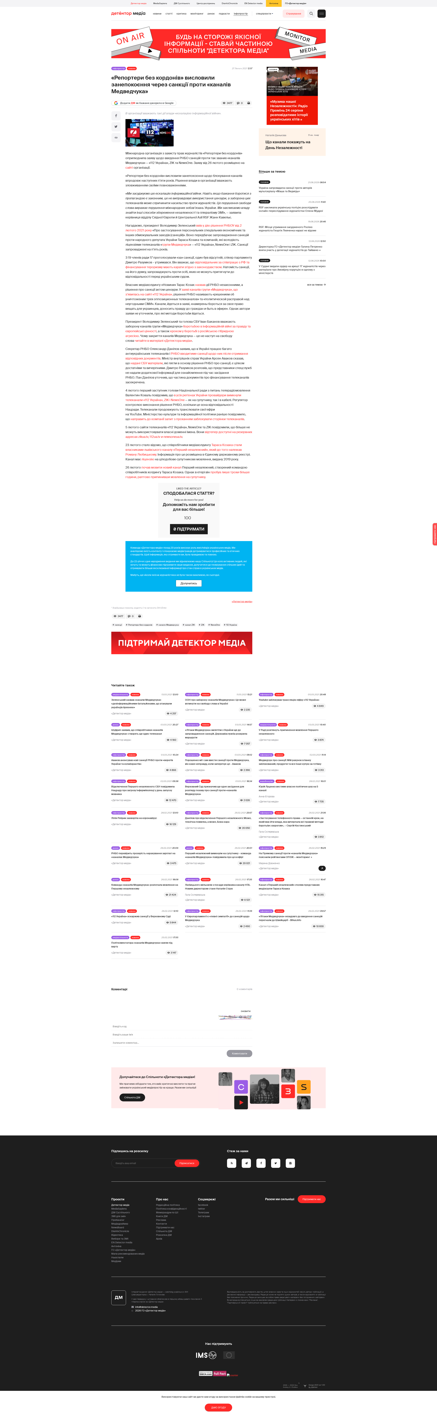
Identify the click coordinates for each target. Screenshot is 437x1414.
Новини (157, 13)
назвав (200, 285)
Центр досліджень (206, 3)
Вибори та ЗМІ (119, 1238)
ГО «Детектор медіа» (295, 3)
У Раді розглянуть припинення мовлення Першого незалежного (288, 731)
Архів (159, 1238)
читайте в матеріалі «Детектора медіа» (163, 341)
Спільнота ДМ (132, 1097)
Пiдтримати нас (311, 1199)
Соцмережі (207, 1199)
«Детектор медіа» (242, 601)
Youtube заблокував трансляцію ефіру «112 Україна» (289, 699)
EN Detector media (253, 3)
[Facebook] (116, 115)
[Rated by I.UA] (232, 1375)
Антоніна (273, 3)
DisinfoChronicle (230, 3)
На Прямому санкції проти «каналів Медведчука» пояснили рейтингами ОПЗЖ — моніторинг (288, 855)
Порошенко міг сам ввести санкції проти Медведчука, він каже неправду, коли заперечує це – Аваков (217, 762)
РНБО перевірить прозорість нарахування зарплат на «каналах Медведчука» (143, 855)
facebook (203, 1204)
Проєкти (117, 1199)
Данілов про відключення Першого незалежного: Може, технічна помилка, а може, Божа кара (218, 820)
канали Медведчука (169, 625)
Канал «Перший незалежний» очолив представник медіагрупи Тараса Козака (289, 886)
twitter (201, 1208)
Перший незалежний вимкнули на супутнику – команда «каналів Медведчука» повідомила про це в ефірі (218, 855)
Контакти (161, 1223)
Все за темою (315, 284)
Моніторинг (197, 13)
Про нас (162, 1199)
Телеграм (203, 1212)
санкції (118, 625)
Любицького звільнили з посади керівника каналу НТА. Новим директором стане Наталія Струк (217, 886)
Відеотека (117, 1234)
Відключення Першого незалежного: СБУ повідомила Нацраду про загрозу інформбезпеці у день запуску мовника (143, 790)
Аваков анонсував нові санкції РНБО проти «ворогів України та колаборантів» (142, 762)
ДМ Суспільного (182, 3)
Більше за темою (272, 172)
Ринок (211, 13)
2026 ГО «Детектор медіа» (150, 1310)
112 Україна (231, 625)
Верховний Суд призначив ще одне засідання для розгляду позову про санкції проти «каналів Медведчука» (214, 790)
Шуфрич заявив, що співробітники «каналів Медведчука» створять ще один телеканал (137, 731)
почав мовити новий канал (161, 467)
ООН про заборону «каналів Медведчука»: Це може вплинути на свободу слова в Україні (215, 701)
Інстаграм (204, 1216)
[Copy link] (116, 137)
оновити (246, 1011)
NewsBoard (117, 1227)
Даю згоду (218, 1407)
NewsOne (215, 625)
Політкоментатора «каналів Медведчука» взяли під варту (141, 944)
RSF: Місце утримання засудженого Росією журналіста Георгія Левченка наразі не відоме (287, 228)
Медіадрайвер (119, 1223)
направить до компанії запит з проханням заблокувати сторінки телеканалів (187, 419)
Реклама (161, 1219)
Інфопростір (241, 13)
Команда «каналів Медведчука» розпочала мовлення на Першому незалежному (144, 886)
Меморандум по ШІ (167, 1212)
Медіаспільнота (120, 694)
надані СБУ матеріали (147, 363)
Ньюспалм (117, 1257)
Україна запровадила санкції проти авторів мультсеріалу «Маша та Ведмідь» (285, 189)
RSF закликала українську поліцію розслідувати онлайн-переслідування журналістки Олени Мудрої (291, 209)
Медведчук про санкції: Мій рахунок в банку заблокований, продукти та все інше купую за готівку (290, 762)
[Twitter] (116, 126)
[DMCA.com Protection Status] (206, 1375)
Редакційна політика (168, 1204)
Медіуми (116, 1261)
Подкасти (224, 13)
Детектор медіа (138, 3)
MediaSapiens (160, 3)
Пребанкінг (117, 1219)
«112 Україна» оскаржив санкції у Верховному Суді (141, 916)
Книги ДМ (162, 1216)
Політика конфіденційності (171, 1208)
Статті (169, 13)
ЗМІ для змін (118, 1216)
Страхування (293, 13)
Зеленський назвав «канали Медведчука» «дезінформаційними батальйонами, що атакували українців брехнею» (141, 703)
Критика (181, 13)
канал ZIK (190, 625)
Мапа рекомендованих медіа (128, 1253)
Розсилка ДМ (164, 1234)
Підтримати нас (165, 1227)
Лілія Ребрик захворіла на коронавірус (134, 818)
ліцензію (148, 459)
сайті (129, 168)
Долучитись (189, 583)
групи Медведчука (175, 245)
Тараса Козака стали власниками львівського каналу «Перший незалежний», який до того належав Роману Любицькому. (183, 450)
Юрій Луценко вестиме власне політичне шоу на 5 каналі (288, 788)
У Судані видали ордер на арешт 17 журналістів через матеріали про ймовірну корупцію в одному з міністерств (292, 270)
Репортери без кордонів (140, 625)
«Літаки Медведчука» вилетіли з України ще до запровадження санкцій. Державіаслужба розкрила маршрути (216, 733)
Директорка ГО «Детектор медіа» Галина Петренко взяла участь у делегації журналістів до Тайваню (290, 248)
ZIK (202, 625)
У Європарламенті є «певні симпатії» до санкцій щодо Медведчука (217, 918)
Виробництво (266, 781)
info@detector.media (146, 1307)
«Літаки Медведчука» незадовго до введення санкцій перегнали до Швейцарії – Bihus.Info (290, 918)
